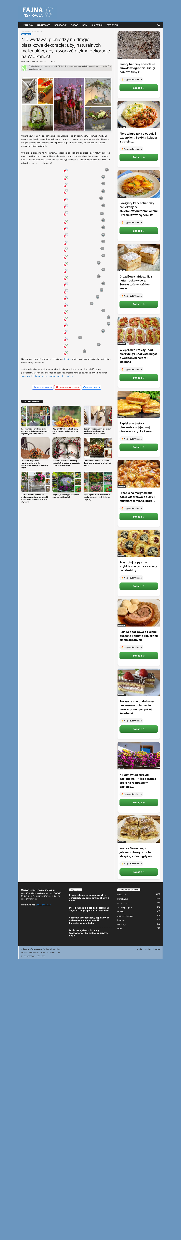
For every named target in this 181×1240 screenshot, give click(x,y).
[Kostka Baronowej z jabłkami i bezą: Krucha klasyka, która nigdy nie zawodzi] (139, 829)
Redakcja (156, 949)
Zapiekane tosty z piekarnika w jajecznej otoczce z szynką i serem (136, 427)
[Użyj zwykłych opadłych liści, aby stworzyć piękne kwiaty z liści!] (66, 416)
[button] (158, 25)
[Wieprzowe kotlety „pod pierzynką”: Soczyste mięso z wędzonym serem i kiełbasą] (139, 331)
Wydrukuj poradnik (44, 387)
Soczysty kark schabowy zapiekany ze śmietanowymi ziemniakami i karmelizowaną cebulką (89, 920)
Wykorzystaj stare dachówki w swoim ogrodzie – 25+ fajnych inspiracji (97, 497)
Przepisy (28, 25)
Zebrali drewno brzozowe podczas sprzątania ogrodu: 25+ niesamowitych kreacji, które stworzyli (35, 498)
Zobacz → (139, 87)
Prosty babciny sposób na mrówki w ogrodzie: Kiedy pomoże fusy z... (137, 68)
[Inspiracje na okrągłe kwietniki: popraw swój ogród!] (66, 482)
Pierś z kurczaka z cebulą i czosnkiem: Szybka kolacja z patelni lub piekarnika (89, 909)
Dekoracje (60, 25)
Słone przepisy (123, 903)
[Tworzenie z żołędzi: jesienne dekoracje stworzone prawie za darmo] (98, 448)
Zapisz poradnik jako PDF (69, 387)
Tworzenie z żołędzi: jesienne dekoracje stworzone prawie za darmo (97, 462)
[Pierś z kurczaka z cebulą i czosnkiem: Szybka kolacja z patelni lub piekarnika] (139, 114)
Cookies (148, 949)
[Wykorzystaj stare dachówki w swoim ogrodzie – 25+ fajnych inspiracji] (98, 482)
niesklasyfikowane (125, 916)
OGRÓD (121, 768)
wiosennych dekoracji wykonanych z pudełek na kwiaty (47, 376)
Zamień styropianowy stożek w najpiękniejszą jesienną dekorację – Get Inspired (97, 431)
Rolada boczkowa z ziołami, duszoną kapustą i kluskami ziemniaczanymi (138, 636)
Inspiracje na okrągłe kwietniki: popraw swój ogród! (65, 495)
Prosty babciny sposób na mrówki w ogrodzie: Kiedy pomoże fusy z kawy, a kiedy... (89, 898)
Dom (84, 25)
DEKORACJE (26, 34)
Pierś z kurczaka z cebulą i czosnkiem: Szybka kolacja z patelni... (138, 137)
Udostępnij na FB (93, 387)
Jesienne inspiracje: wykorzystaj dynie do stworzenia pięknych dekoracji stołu (34, 464)
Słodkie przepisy (124, 907)
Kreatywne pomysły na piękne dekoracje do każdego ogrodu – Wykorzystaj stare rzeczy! (35, 431)
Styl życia (112, 25)
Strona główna (26, 31)
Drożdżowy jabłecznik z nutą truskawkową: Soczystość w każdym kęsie (88, 933)
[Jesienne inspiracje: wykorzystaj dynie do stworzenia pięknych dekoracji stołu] (35, 448)
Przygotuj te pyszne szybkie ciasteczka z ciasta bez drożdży (138, 566)
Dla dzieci (97, 25)
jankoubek (30, 61)
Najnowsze (43, 25)
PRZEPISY (121, 127)
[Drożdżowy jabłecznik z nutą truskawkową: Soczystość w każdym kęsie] (139, 257)
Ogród (74, 25)
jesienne (121, 920)
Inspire (67, 359)
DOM (120, 57)
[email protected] (43, 905)
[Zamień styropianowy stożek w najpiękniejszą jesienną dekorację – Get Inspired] (98, 416)
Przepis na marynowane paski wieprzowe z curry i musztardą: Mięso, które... (137, 497)
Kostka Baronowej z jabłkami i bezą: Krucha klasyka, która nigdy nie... (137, 852)
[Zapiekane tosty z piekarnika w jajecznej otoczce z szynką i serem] (139, 404)
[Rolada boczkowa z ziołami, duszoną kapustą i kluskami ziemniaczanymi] (139, 613)
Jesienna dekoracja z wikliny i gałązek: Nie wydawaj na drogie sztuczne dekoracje (66, 462)
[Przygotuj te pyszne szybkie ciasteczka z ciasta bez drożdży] (139, 543)
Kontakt (139, 949)
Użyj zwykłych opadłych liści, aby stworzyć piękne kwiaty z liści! (65, 431)
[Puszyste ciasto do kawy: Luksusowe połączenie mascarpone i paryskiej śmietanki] (139, 682)
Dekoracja (121, 924)
